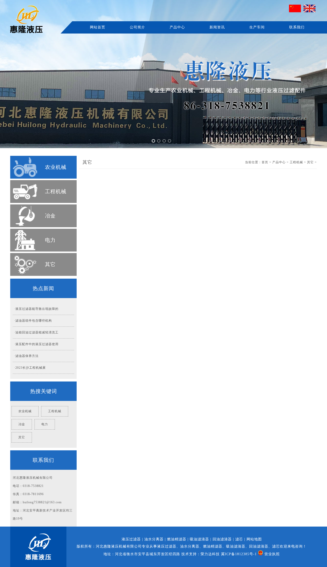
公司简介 (137, 27)
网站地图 (254, 539)
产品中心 (177, 27)
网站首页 (97, 27)
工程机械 (55, 191)
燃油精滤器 (176, 539)
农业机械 (55, 167)
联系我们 (297, 27)
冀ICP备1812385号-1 (239, 554)
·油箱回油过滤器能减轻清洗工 (36, 332)
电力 (50, 240)
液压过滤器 (131, 539)
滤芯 (239, 539)
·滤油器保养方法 (26, 356)
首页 (265, 162)
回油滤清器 (222, 539)
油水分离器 (154, 539)
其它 (50, 264)
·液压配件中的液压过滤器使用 (36, 344)
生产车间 (257, 27)
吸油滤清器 (199, 539)
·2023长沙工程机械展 (30, 367)
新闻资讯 (217, 27)
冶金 (50, 216)
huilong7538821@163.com (42, 502)
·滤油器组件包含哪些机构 (33, 320)
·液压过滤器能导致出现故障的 (36, 309)
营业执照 (272, 554)
